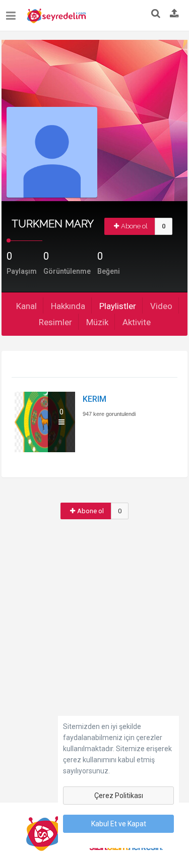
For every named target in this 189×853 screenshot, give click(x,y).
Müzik (97, 322)
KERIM (94, 399)
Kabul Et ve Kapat (118, 824)
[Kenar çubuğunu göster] (13, 12)
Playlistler (117, 306)
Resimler (55, 322)
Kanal (26, 306)
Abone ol (134, 226)
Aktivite (136, 322)
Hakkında (68, 306)
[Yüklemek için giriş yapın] (174, 14)
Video (161, 306)
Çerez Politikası (118, 795)
